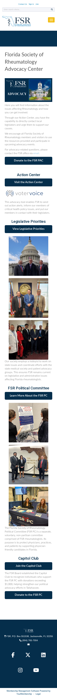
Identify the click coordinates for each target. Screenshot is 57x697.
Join (37, 4)
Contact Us (22, 4)
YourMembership (24, 694)
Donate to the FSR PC (28, 595)
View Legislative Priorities (28, 229)
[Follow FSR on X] (28, 656)
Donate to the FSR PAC (28, 160)
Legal (38, 694)
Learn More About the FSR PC (28, 395)
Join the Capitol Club (28, 566)
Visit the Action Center (28, 182)
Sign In (31, 4)
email (36, 153)
